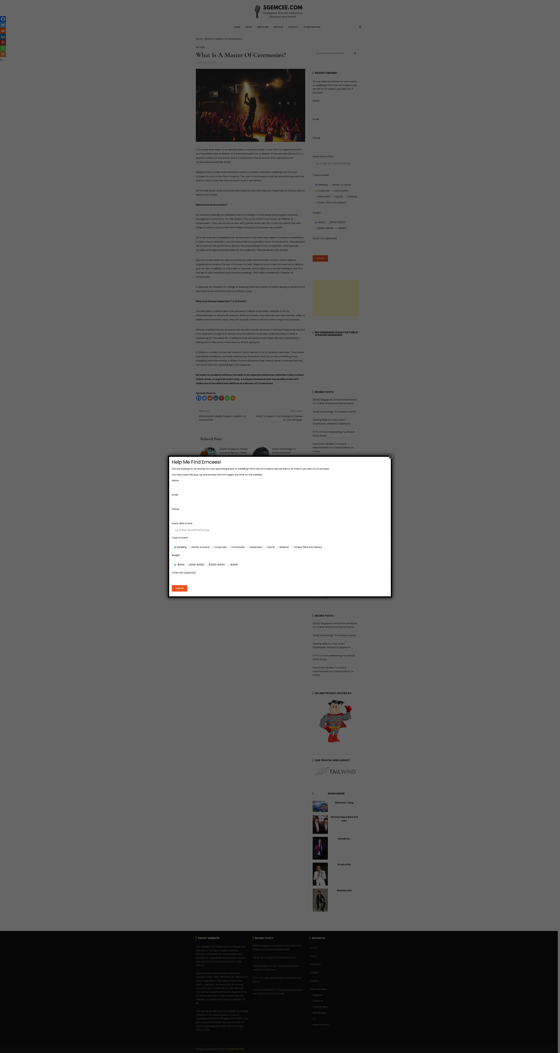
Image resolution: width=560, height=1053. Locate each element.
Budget (176, 555)
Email (175, 494)
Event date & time (182, 523)
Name (175, 480)
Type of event (180, 537)
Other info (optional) (184, 572)
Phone (175, 509)
